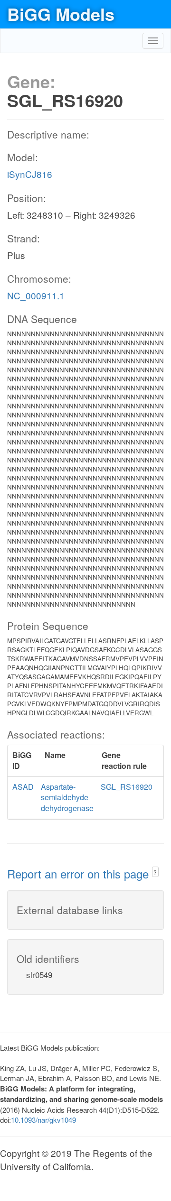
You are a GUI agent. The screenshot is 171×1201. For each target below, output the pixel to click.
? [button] (155, 872)
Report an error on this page (79, 873)
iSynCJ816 (29, 173)
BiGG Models (60, 13)
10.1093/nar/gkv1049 (43, 1120)
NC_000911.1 (36, 295)
